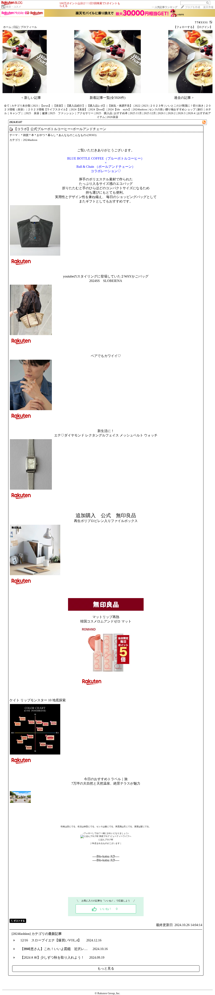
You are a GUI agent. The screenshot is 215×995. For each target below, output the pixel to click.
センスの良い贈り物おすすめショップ (172, 109)
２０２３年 (157, 105)
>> (164, 7)
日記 (16, 27)
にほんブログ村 (105, 839)
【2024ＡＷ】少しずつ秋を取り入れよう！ (52, 957)
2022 (137, 105)
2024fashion (140, 109)
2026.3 (181, 113)
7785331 (201, 22)
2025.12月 (150, 113)
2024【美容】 (79, 109)
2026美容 (112, 117)
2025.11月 (136, 113)
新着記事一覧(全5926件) (107, 97)
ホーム (7, 27)
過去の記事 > (184, 97)
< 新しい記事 (31, 97)
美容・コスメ (13, 6)
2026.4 (191, 113)
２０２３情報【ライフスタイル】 (48, 109)
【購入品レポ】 (96, 105)
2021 (35, 105)
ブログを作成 (192, 7)
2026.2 (172, 113)
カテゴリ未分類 (20, 105)
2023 (145, 105)
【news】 (45, 105)
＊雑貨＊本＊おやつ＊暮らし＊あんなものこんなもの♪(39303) (58, 135)
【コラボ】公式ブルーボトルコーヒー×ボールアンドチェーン (60, 129)
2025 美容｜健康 (36, 113)
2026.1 (162, 113)
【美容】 (58, 105)
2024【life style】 (119, 109)
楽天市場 (208, 7)
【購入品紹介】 (75, 105)
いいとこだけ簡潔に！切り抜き (184, 105)
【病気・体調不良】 (120, 105)
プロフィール (29, 27)
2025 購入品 (103, 113)
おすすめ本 (121, 113)
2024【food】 (97, 109)
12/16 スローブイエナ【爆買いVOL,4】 (50, 940)
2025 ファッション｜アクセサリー (71, 113)
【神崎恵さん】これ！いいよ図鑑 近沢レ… (54, 949)
